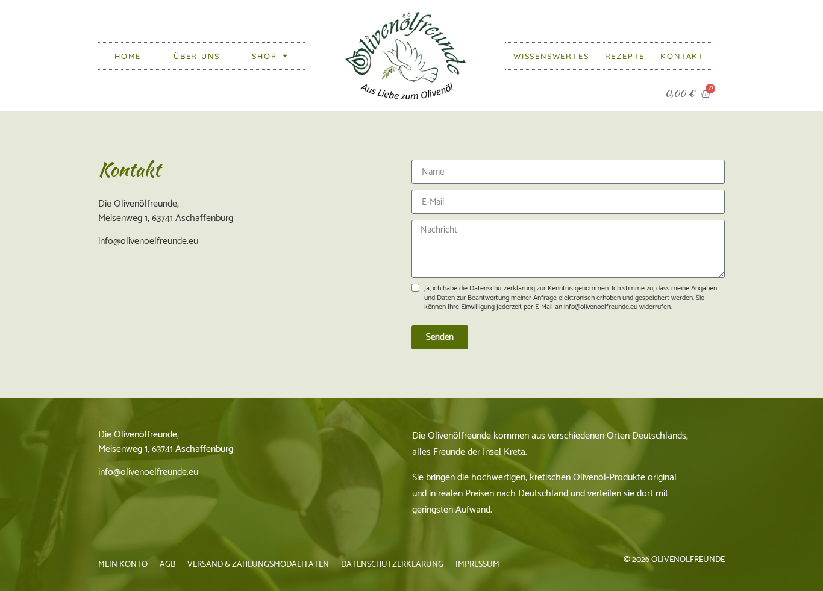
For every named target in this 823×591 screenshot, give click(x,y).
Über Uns (196, 56)
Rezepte (625, 56)
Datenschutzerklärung (392, 565)
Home (127, 56)
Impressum (477, 565)
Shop (264, 56)
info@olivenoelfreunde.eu (148, 472)
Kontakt (682, 56)
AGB (167, 565)
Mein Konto (123, 565)
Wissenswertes (551, 56)
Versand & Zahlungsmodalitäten (258, 565)
